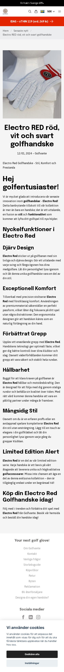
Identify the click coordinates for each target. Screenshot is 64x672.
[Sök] (30, 11)
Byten (32, 581)
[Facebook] (23, 617)
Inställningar (32, 663)
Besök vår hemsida (48, 513)
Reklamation (32, 586)
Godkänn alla (32, 654)
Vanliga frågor (32, 559)
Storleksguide (32, 564)
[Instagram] (38, 617)
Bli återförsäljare (32, 592)
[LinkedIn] (31, 617)
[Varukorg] (36, 11)
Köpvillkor (32, 570)
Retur (32, 575)
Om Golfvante (32, 548)
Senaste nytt (21, 30)
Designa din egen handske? (32, 597)
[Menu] (59, 11)
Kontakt (32, 553)
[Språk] (42, 11)
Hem (6, 30)
